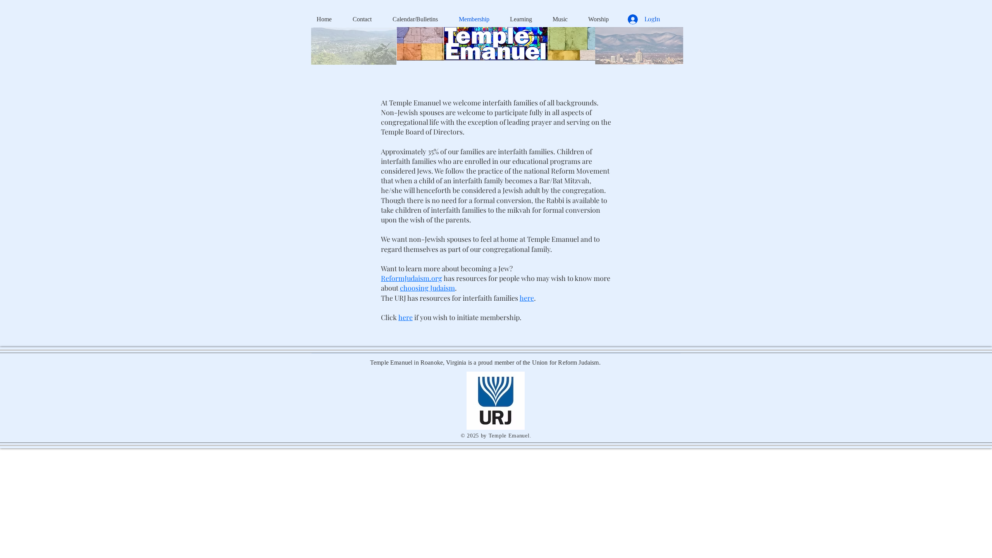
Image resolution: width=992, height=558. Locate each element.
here (405, 317)
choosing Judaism (427, 288)
